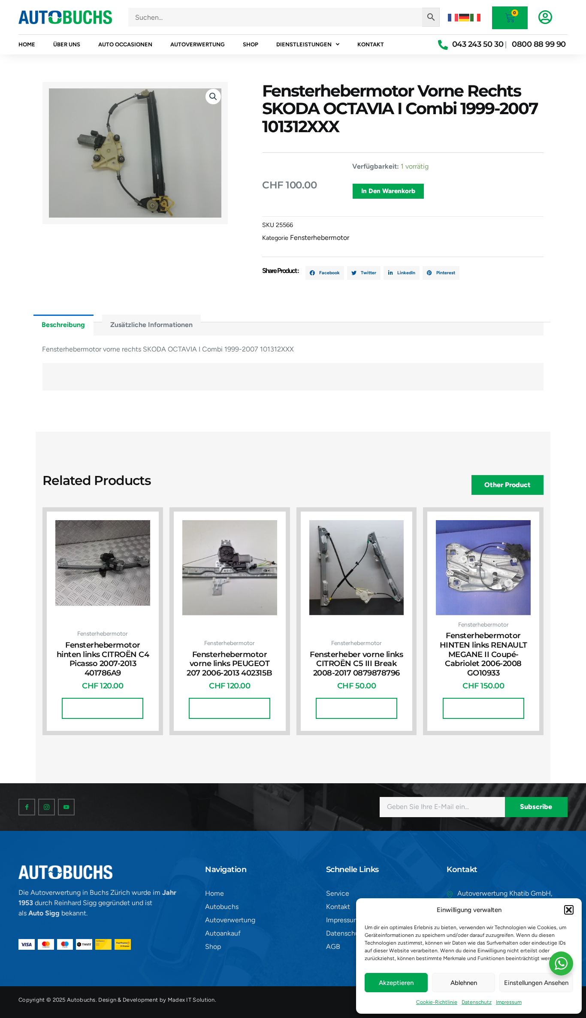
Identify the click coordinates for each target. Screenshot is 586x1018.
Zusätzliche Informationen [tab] (151, 325)
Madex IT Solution (191, 1000)
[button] (569, 910)
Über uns (66, 44)
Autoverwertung (197, 44)
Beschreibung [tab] (63, 325)
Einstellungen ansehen (536, 983)
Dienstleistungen (304, 44)
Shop (250, 44)
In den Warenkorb (388, 191)
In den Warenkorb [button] (103, 708)
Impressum (509, 1002)
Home (26, 44)
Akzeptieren (396, 983)
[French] (453, 17)
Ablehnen (463, 983)
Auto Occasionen (125, 44)
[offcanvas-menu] (545, 17)
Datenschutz (477, 1002)
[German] (464, 17)
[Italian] (475, 17)
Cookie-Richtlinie (436, 1002)
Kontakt (370, 44)
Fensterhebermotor (319, 237)
